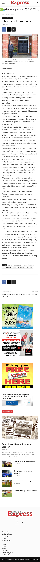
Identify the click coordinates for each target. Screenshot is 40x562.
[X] (9, 29)
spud (14, 267)
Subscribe (5, 532)
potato (25, 265)
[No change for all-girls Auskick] (7, 463)
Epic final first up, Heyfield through (25, 491)
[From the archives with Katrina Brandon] (20, 429)
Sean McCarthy (7, 267)
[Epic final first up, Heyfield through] (7, 493)
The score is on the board (29, 294)
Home (4, 14)
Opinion (5, 551)
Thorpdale (21, 267)
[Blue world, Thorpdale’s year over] (7, 483)
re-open (31, 265)
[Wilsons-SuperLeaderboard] (20, 9)
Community (10, 14)
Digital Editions (7, 534)
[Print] (13, 29)
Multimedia (6, 555)
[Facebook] (4, 29)
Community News (8, 553)
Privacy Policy (6, 540)
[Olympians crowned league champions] (7, 473)
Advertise (5, 536)
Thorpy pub (29, 267)
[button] (3, 3)
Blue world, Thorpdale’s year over (25, 481)
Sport (4, 548)
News (11, 17)
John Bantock (17, 265)
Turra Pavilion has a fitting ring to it (11, 295)
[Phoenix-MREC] (17, 355)
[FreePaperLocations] (17, 388)
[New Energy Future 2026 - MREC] (17, 329)
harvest (10, 265)
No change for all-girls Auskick (24, 461)
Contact (4, 538)
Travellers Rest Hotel (8, 270)
